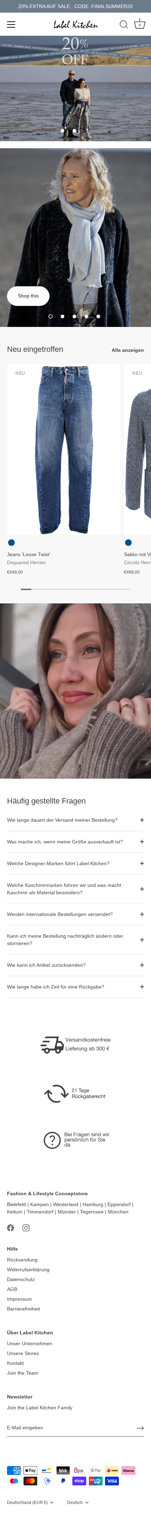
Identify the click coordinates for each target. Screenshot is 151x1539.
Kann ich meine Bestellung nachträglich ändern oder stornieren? (65, 939)
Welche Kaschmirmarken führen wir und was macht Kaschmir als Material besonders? (64, 888)
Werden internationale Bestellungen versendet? (60, 914)
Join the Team (22, 1373)
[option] (75, 103)
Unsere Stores (23, 1353)
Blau (11, 543)
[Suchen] (124, 25)
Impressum (19, 1299)
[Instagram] (25, 1227)
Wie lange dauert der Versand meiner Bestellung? (62, 820)
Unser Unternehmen (29, 1343)
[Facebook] (10, 1227)
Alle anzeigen (128, 350)
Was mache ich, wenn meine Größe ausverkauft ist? (65, 841)
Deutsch (75, 1502)
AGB (12, 1289)
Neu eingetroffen (35, 349)
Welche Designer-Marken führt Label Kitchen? (58, 863)
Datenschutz (21, 1279)
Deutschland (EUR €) (27, 1502)
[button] (62, 130)
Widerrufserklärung (28, 1269)
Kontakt (15, 1363)
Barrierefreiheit (23, 1309)
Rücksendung (22, 1260)
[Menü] (11, 24)
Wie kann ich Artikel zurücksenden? (46, 965)
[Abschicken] (140, 1428)
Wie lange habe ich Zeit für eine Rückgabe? (55, 987)
